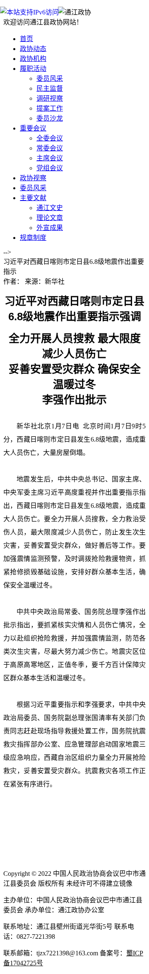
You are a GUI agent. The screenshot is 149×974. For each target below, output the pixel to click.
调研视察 (49, 98)
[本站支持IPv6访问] (29, 12)
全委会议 (49, 138)
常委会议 (49, 148)
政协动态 (33, 48)
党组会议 (49, 168)
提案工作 (49, 108)
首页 (26, 38)
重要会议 (33, 128)
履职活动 (33, 68)
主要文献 (33, 197)
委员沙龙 (49, 118)
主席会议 (49, 158)
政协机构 (33, 58)
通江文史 (49, 207)
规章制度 (33, 237)
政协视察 (33, 177)
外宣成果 (49, 227)
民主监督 (49, 88)
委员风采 (49, 78)
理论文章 (49, 217)
